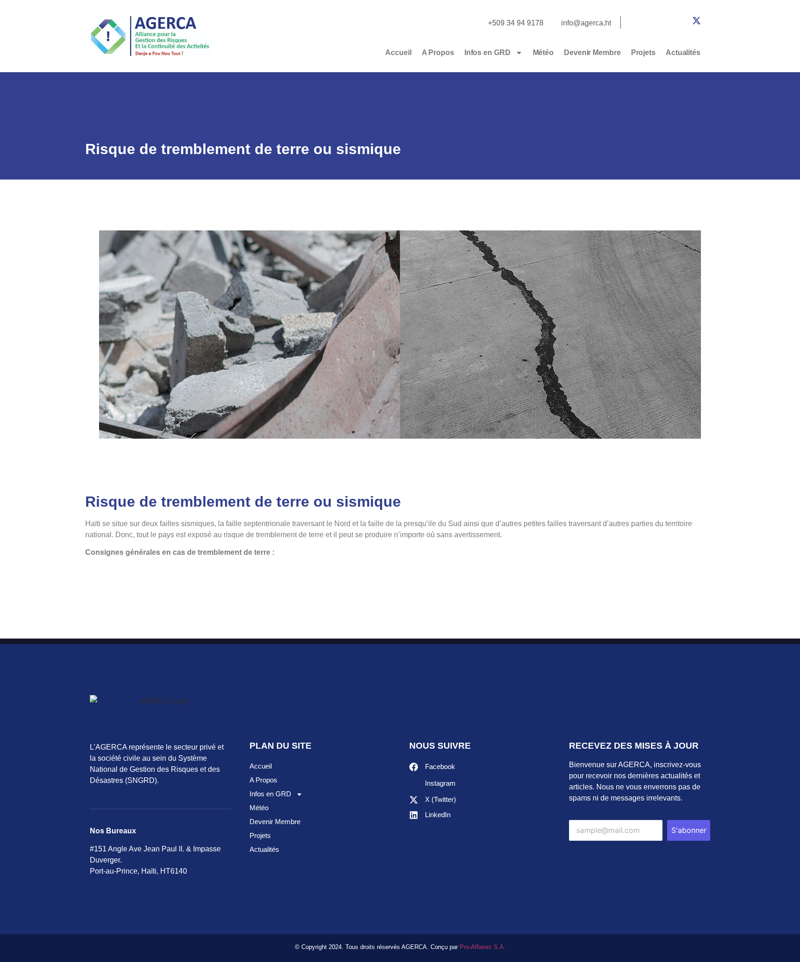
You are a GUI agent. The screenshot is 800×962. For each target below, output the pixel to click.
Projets (643, 52)
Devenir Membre (592, 52)
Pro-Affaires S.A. (483, 946)
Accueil (398, 52)
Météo (543, 52)
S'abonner (688, 830)
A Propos (438, 52)
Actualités (683, 52)
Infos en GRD (487, 52)
